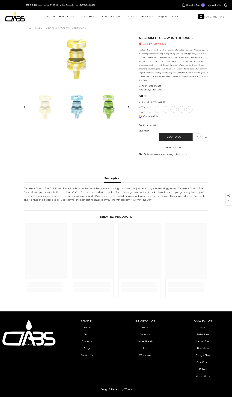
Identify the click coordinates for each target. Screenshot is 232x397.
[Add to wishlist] (199, 137)
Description (112, 178)
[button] (24, 107)
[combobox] (212, 17)
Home (27, 28)
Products (39, 28)
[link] (45, 284)
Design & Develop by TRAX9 (116, 389)
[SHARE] (205, 137)
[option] (77, 59)
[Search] (212, 17)
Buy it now (173, 147)
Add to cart (175, 136)
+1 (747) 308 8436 (87, 5)
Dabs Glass (155, 85)
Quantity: (144, 130)
